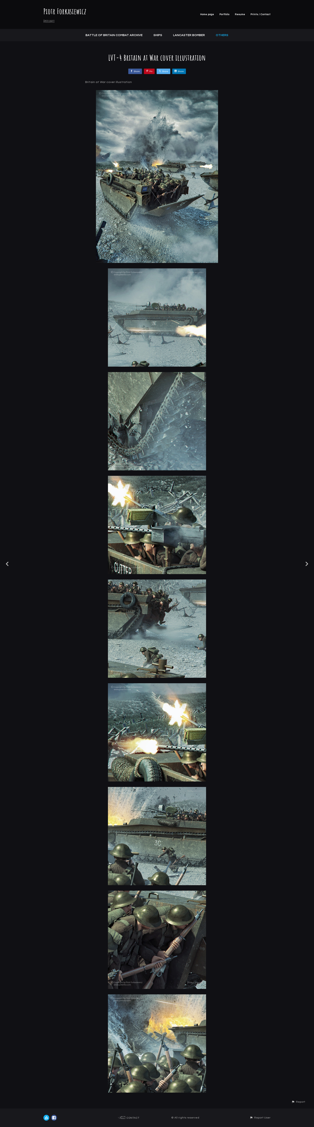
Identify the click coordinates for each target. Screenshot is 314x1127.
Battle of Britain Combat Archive (114, 35)
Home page (207, 14)
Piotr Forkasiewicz (64, 11)
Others (222, 35)
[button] (298, 1102)
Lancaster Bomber (189, 35)
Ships (158, 35)
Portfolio (225, 14)
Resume (240, 14)
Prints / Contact (261, 14)
